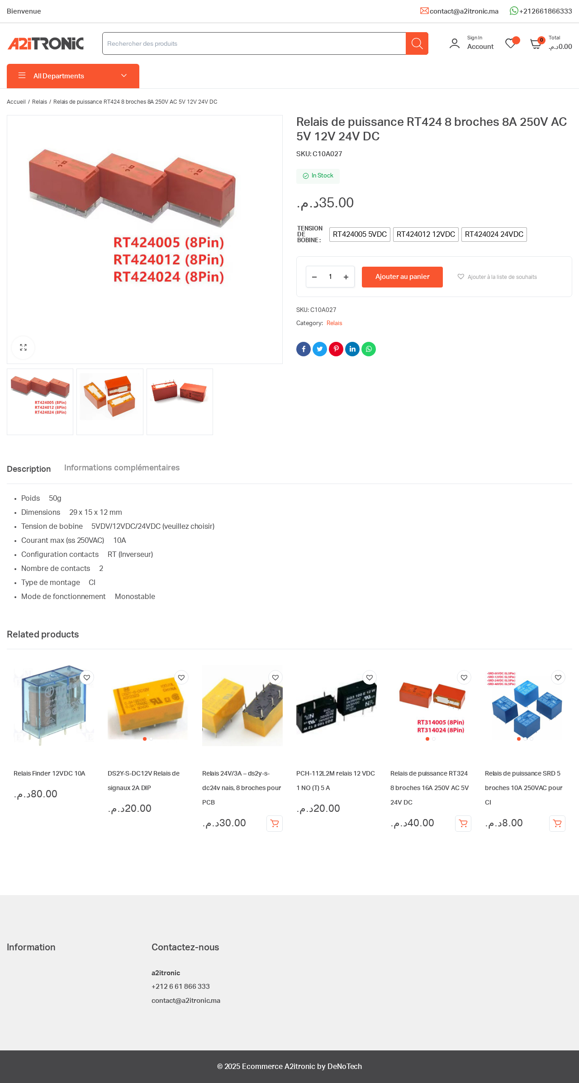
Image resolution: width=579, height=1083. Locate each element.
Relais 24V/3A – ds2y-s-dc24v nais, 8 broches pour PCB (241, 788)
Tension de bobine (310, 235)
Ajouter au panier (402, 276)
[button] (23, 347)
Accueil (16, 102)
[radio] (360, 234)
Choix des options (463, 823)
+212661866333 (545, 11)
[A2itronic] (45, 43)
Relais (39, 102)
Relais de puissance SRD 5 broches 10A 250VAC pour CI (524, 788)
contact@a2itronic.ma (464, 11)
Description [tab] (29, 469)
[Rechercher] (417, 43)
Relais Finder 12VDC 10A (49, 774)
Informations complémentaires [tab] (122, 468)
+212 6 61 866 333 (181, 986)
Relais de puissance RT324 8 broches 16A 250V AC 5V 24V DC (429, 788)
